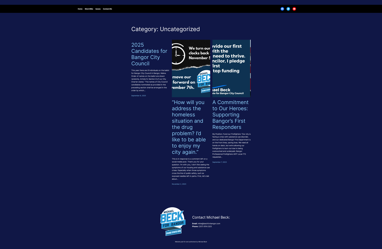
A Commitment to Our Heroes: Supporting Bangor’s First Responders (230, 114)
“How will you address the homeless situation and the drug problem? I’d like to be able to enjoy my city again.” (189, 127)
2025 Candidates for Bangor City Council (149, 54)
